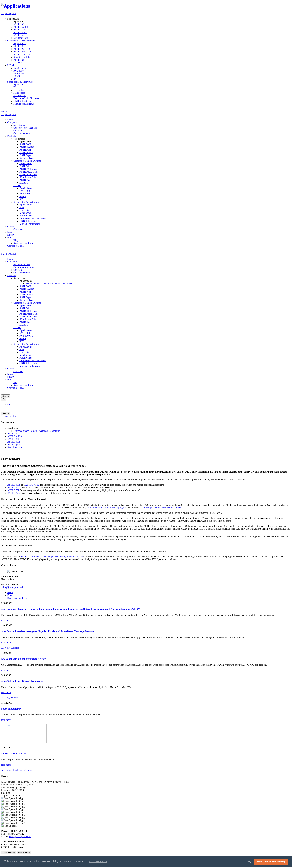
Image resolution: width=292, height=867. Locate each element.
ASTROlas (24, 322)
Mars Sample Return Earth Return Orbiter (160, 507)
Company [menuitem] (12, 122)
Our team (17, 270)
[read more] (27, 742)
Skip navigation (8, 13)
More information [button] (98, 861)
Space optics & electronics (26, 344)
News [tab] (10, 592)
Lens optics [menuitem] (18, 90)
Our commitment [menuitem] (21, 133)
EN (3, 399)
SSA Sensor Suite (27, 319)
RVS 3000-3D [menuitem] (20, 73)
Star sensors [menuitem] (13, 18)
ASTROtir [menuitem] (18, 46)
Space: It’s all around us (13, 753)
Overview (18, 371)
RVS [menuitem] (15, 79)
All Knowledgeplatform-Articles (16, 770)
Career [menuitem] (10, 226)
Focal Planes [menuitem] (19, 95)
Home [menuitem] (10, 119)
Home (10, 259)
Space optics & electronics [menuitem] (20, 81)
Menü (4, 111)
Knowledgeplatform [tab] (17, 598)
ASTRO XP (25, 292)
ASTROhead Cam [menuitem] (22, 51)
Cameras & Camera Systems (27, 302)
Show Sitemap (8, 852)
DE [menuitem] (9, 404)
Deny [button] (248, 861)
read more (6, 620)
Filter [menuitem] (15, 87)
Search (5, 396)
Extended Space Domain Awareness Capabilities (49, 283)
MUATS (23, 324)
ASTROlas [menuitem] (18, 60)
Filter (21, 349)
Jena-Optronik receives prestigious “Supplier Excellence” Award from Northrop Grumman (48, 631)
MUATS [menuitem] (17, 62)
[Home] (15, 6)
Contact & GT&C (16, 388)
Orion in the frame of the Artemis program (106, 507)
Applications (25, 305)
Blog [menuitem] (9, 237)
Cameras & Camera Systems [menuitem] (21, 40)
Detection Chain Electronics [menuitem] (26, 98)
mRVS (22, 338)
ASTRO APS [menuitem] (20, 32)
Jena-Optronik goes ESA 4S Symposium (22, 681)
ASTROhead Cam (28, 313)
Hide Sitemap (24, 852)
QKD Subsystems (28, 363)
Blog (9, 379)
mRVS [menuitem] (16, 76)
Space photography (11, 708)
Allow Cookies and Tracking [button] (271, 861)
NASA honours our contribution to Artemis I (24, 659)
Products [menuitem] (11, 136)
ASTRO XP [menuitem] (19, 29)
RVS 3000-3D (26, 335)
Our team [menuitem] (17, 130)
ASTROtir (24, 308)
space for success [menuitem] (21, 125)
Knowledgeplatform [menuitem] (23, 243)
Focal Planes (25, 357)
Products (11, 275)
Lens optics (24, 352)
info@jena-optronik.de (20, 836)
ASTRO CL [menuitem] (19, 24)
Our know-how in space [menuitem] (25, 128)
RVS (21, 341)
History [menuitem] (10, 235)
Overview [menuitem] (18, 229)
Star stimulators (26, 300)
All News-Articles (10, 647)
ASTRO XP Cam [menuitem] (21, 54)
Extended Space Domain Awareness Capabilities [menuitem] (36, 431)
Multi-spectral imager (29, 366)
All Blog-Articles (9, 697)
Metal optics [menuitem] (19, 92)
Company (12, 261)
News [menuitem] (10, 232)
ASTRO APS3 (26, 289)
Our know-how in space (25, 267)
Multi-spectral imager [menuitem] (23, 103)
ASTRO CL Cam (27, 311)
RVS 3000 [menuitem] (18, 71)
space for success (21, 264)
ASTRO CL (25, 286)
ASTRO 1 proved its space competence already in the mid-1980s (51, 556)
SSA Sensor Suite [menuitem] (21, 57)
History (10, 377)
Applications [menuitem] (19, 21)
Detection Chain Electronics (32, 360)
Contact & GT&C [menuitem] (16, 245)
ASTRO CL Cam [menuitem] (21, 49)
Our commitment (21, 272)
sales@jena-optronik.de (12, 587)
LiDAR (17, 327)
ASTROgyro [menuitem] (19, 35)
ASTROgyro (25, 297)
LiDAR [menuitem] (11, 65)
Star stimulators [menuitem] (20, 38)
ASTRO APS (26, 294)
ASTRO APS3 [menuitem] (20, 27)
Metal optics (25, 355)
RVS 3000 (24, 333)
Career (10, 368)
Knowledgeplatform (23, 385)
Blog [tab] (9, 595)
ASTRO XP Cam (27, 316)
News (10, 374)
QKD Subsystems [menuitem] (22, 101)
